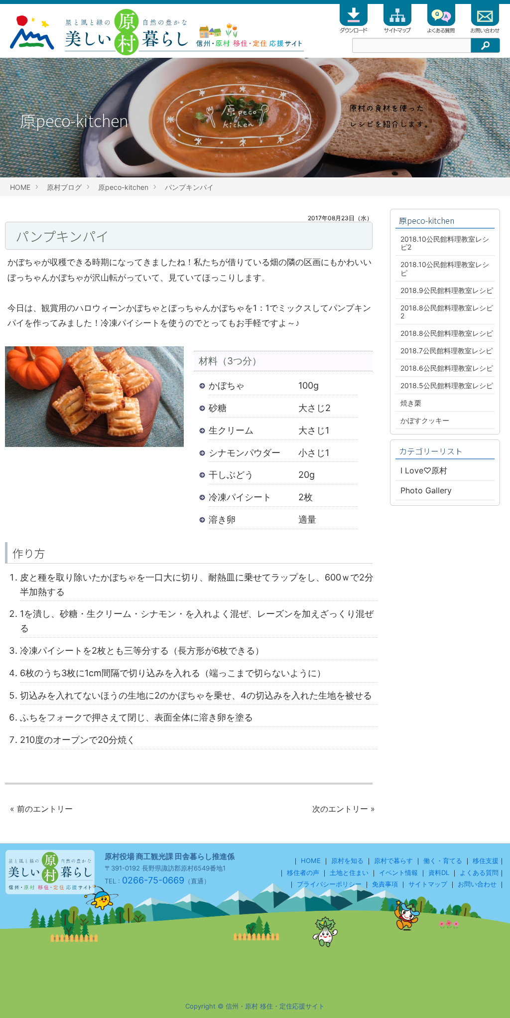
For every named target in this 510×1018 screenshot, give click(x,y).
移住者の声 (303, 872)
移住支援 (486, 861)
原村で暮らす (393, 861)
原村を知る (347, 861)
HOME (20, 187)
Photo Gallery (426, 490)
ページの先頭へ (489, 997)
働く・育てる (442, 861)
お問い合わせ (477, 884)
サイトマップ (427, 884)
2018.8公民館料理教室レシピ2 (446, 311)
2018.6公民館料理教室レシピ (446, 368)
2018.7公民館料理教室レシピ (446, 350)
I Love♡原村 (423, 470)
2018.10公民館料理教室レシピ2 (444, 243)
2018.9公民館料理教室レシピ (446, 290)
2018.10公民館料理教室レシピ (444, 268)
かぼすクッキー (424, 420)
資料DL (438, 872)
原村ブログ (64, 187)
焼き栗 (410, 403)
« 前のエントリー (41, 809)
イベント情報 (398, 872)
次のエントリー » (343, 809)
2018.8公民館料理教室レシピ (446, 333)
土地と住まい (349, 872)
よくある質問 (479, 872)
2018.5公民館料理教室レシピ (446, 385)
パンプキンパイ (189, 187)
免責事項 (385, 884)
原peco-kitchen (123, 187)
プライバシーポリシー (329, 884)
